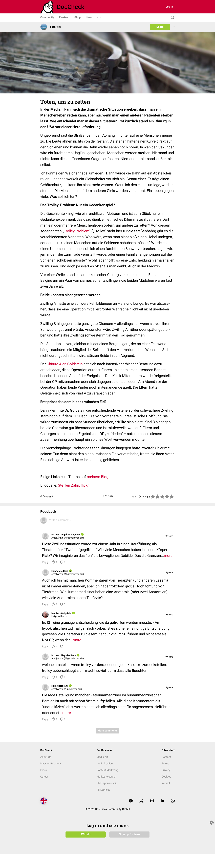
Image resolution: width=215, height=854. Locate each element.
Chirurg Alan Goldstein (65, 364)
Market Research (106, 776)
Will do (85, 834)
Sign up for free (129, 834)
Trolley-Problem (76, 231)
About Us (45, 757)
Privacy (166, 770)
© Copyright (46, 496)
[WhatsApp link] (173, 801)
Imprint (166, 783)
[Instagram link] (152, 801)
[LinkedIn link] (162, 801)
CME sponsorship (107, 783)
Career (44, 776)
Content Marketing (107, 770)
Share (160, 26)
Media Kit (102, 757)
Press (43, 770)
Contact (166, 757)
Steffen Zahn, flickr (73, 485)
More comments (107, 730)
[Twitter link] (141, 801)
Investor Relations (50, 763)
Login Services (105, 763)
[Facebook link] (131, 801)
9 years (169, 536)
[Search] (172, 17)
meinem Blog (97, 477)
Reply (45, 562)
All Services (103, 789)
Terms (165, 763)
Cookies (166, 776)
